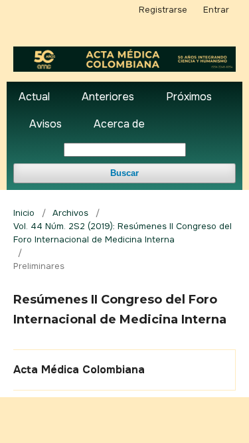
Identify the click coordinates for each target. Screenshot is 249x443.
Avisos (45, 124)
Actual (34, 97)
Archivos (70, 213)
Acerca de (119, 124)
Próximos (189, 97)
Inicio (24, 213)
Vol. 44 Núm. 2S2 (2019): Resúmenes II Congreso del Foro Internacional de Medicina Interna (122, 233)
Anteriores (108, 97)
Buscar (124, 173)
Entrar (216, 9)
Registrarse (163, 9)
